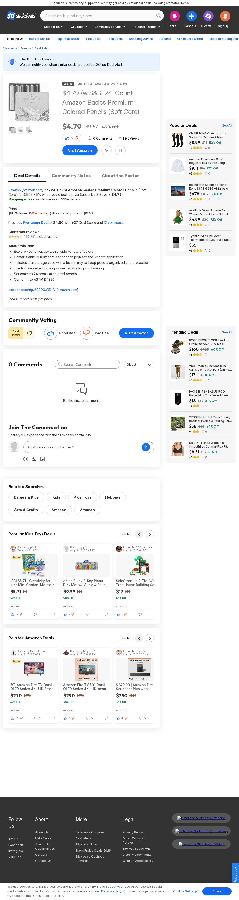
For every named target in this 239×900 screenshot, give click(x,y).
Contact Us (43, 860)
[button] (225, 19)
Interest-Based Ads (137, 848)
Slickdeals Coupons (90, 832)
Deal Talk (41, 48)
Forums (26, 48)
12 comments (113, 222)
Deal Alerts (83, 838)
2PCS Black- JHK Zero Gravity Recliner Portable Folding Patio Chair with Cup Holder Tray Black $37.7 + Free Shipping (210, 419)
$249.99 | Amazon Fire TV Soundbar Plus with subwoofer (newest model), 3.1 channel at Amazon (138, 687)
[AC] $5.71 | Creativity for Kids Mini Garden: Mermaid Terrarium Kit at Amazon (32, 583)
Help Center (44, 838)
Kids (56, 497)
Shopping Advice (141, 39)
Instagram (15, 851)
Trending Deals (184, 332)
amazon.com (32, 190)
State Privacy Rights (137, 854)
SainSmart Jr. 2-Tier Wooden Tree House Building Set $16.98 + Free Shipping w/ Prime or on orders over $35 (139, 583)
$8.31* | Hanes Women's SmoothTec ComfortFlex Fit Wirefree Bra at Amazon (208, 444)
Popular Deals (183, 125)
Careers (41, 854)
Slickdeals (10, 48)
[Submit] (60, 364)
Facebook (15, 845)
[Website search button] (159, 15)
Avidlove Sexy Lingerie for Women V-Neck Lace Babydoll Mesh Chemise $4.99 (210, 212)
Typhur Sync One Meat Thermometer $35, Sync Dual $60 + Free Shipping (209, 238)
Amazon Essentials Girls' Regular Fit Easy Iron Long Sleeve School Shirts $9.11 (207, 161)
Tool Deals (92, 39)
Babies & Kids (26, 497)
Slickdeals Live (86, 844)
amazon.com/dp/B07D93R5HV (32, 290)
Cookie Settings (185, 891)
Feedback (236, 875)
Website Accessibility (138, 860)
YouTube (14, 857)
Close (216, 891)
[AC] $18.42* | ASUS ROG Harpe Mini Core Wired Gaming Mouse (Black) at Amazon (210, 393)
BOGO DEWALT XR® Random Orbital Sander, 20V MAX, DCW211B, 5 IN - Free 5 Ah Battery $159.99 (209, 342)
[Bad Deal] (86, 333)
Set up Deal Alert (109, 64)
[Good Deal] (50, 333)
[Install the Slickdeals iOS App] (201, 844)
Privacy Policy (133, 832)
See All (125, 534)
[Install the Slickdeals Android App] (201, 831)
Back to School (39, 39)
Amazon (14, 190)
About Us (42, 832)
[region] (119, 891)
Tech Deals (115, 39)
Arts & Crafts (26, 509)
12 (16, 614)
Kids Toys (82, 497)
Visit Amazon (80, 150)
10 (16, 718)
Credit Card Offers (190, 39)
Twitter (13, 839)
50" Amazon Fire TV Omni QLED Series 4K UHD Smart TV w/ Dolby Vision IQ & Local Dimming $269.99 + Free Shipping (32, 687)
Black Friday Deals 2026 (93, 850)
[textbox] (83, 447)
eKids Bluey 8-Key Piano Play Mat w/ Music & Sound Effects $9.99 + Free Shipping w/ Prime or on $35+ (85, 583)
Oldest (131, 364)
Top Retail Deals (67, 39)
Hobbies (112, 497)
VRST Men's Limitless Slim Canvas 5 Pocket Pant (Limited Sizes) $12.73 (210, 368)
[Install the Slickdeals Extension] (201, 818)
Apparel (165, 39)
